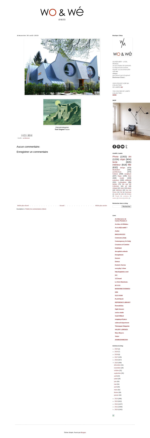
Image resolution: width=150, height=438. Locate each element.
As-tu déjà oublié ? (121, 227)
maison (114, 198)
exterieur (115, 180)
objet (122, 159)
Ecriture (129, 194)
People (117, 196)
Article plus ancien (101, 205)
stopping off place (121, 319)
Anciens (120, 198)
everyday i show (120, 268)
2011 (116, 407)
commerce (126, 196)
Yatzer (117, 336)
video (122, 188)
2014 (116, 398)
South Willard (119, 316)
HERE (114, 95)
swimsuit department (122, 323)
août (115, 376)
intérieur (116, 164)
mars (116, 390)
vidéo (122, 194)
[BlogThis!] (24, 135)
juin (115, 381)
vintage (114, 188)
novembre (117, 368)
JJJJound (118, 278)
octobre (116, 370)
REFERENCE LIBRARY (122, 302)
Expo (120, 176)
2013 (116, 401)
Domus (117, 261)
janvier (116, 395)
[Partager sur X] (27, 135)
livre (129, 176)
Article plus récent (23, 205)
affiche (127, 198)
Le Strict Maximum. (121, 282)
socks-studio (119, 312)
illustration (116, 170)
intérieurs (119, 190)
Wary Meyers (119, 333)
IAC (116, 275)
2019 (116, 352)
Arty (127, 190)
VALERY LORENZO (121, 329)
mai (115, 384)
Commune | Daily (120, 238)
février (116, 392)
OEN (116, 292)
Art (129, 156)
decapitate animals (121, 251)
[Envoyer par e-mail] (22, 135)
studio (116, 194)
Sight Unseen (119, 309)
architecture (26, 138)
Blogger (83, 432)
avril (115, 387)
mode (122, 178)
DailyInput (118, 248)
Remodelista (119, 306)
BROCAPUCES (120, 234)
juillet (116, 379)
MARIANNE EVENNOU (122, 289)
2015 (116, 363)
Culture (115, 174)
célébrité (128, 180)
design (122, 168)
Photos (114, 192)
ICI (122, 87)
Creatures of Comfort (122, 244)
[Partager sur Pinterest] (31, 135)
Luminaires (122, 182)
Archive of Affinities (121, 224)
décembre (117, 365)
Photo (115, 156)
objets (129, 188)
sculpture (127, 174)
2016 (116, 360)
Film (121, 192)
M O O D (117, 285)
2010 (116, 409)
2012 (116, 404)
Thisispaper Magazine (122, 326)
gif (126, 186)
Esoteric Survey (120, 265)
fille (129, 164)
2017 (116, 357)
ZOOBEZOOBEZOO (121, 340)
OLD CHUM (119, 295)
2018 (116, 354)
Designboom (119, 255)
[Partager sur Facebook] (29, 135)
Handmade (128, 192)
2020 (116, 349)
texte (114, 162)
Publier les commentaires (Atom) (35, 209)
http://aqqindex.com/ (121, 272)
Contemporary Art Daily (123, 241)
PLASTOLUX (119, 299)
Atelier (117, 231)
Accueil (62, 205)
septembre (117, 373)
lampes (114, 184)
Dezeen (117, 258)
